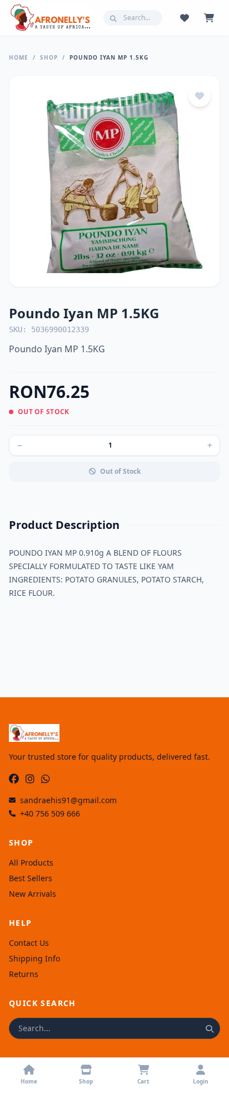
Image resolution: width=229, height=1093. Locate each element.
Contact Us (29, 942)
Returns (23, 974)
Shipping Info (34, 958)
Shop (49, 57)
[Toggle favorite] (199, 96)
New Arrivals (32, 893)
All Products (31, 862)
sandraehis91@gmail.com (68, 800)
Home (18, 57)
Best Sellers (30, 878)
